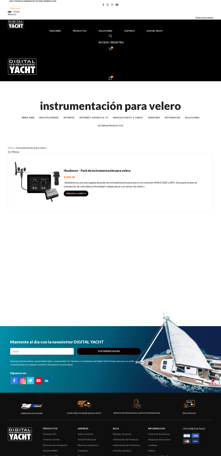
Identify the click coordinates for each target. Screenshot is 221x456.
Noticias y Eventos (122, 434)
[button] (76, 193)
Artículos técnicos (122, 450)
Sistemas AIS (49, 434)
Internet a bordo (51, 439)
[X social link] (107, 4)
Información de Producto (125, 439)
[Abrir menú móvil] (110, 55)
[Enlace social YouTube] (116, 4)
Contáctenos (15, 8)
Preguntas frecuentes (159, 439)
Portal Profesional (87, 439)
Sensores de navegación (55, 445)
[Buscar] (110, 36)
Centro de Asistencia (159, 434)
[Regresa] (110, 95)
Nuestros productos (88, 445)
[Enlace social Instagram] (112, 4)
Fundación (83, 450)
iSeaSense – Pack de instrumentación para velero (97, 170)
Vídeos (151, 450)
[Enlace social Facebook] (103, 4)
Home (11, 147)
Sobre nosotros (86, 434)
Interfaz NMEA (50, 450)
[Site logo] (16, 23)
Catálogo (152, 445)
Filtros (15, 152)
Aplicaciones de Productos (126, 445)
